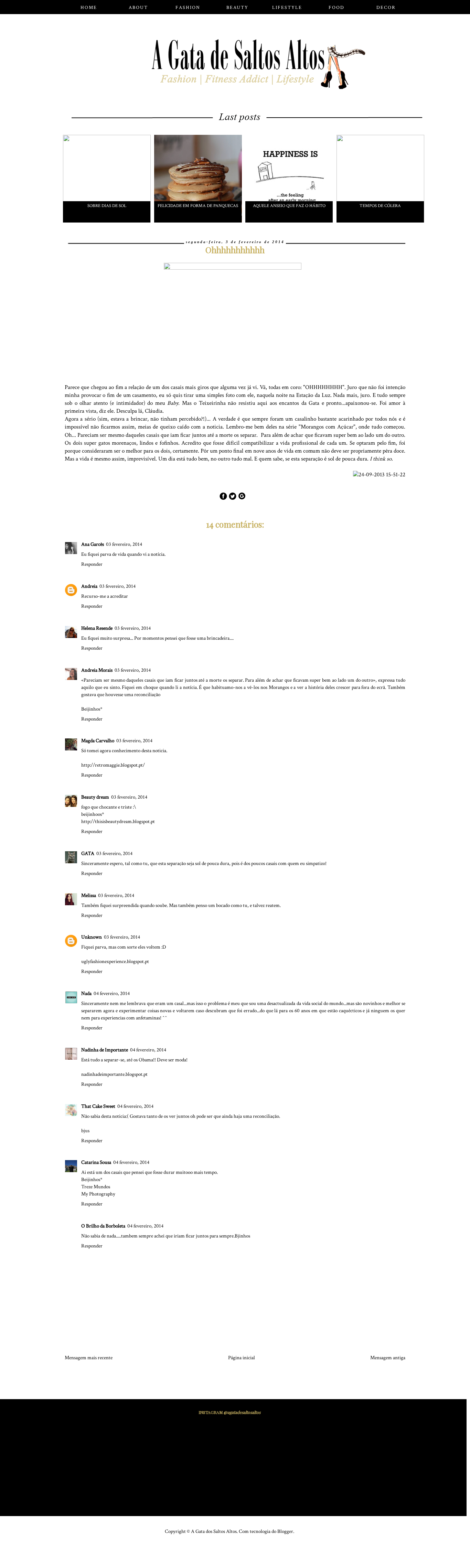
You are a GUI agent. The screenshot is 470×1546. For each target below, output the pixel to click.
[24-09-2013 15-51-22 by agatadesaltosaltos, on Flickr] (381, 475)
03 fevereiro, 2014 (124, 544)
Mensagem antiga (387, 1357)
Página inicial (241, 1357)
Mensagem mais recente (89, 1357)
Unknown (91, 937)
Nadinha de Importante (104, 1050)
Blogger (285, 1531)
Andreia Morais (97, 670)
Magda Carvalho (97, 740)
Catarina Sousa (96, 1162)
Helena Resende (97, 628)
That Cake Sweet (98, 1106)
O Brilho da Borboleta (103, 1226)
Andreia (89, 586)
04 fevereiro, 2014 (112, 993)
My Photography (98, 1194)
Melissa (88, 895)
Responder (92, 564)
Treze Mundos (95, 1186)
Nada (86, 993)
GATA (87, 853)
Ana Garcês (92, 544)
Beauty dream (95, 797)
